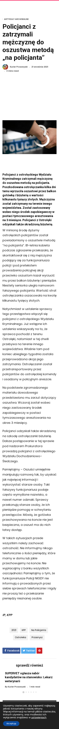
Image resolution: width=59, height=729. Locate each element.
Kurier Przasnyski (19, 67)
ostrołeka (20, 637)
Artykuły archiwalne (16, 19)
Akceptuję (11, 723)
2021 (13, 630)
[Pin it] (39, 651)
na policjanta (38, 630)
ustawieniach (38, 717)
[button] (23, 692)
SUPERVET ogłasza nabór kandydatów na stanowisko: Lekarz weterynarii (29, 677)
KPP (24, 630)
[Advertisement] (29, 98)
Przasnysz (37, 637)
